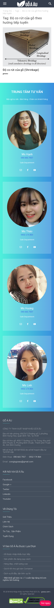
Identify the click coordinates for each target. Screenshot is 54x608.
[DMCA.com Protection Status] (16, 603)
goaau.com (45, 592)
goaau (5, 73)
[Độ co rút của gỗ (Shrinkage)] (27, 46)
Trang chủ (7, 10)
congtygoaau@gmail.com (21, 461)
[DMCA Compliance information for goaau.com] (34, 603)
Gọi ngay (45, 603)
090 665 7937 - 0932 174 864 (27, 457)
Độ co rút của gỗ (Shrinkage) (21, 70)
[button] (50, 3)
